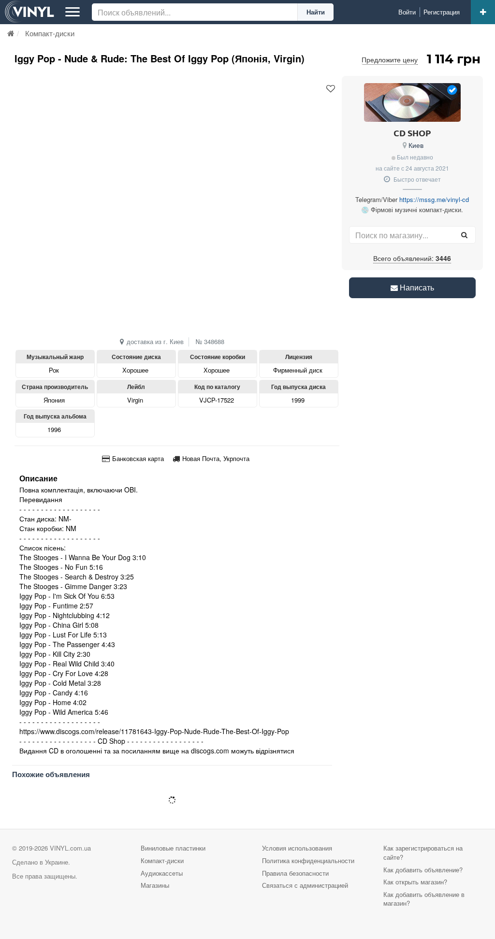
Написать (416, 287)
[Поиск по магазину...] (464, 235)
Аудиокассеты (162, 873)
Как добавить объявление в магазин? (424, 899)
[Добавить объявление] (483, 12)
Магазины (155, 885)
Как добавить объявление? (423, 869)
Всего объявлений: (412, 258)
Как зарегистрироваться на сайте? (423, 852)
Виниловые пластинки (173, 847)
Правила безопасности (295, 873)
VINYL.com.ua (70, 847)
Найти (315, 11)
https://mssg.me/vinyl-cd (434, 199)
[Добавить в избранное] (330, 89)
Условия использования (297, 847)
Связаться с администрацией (305, 885)
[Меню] (72, 12)
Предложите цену (390, 59)
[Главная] (11, 33)
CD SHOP (412, 132)
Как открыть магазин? (415, 881)
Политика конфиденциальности (308, 860)
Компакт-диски (162, 860)
